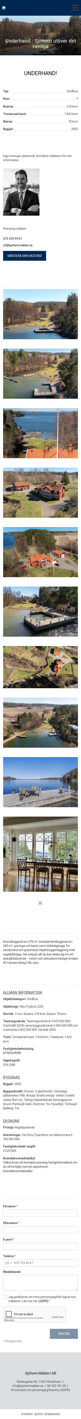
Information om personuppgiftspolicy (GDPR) (40, 1390)
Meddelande (12, 1272)
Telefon (9, 1256)
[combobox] (8, 1263)
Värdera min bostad (24, 256)
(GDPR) (43, 1301)
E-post (8, 1239)
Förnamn (10, 1206)
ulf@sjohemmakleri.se (18, 245)
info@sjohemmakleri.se (27, 1385)
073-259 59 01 (12, 238)
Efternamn (11, 1223)
